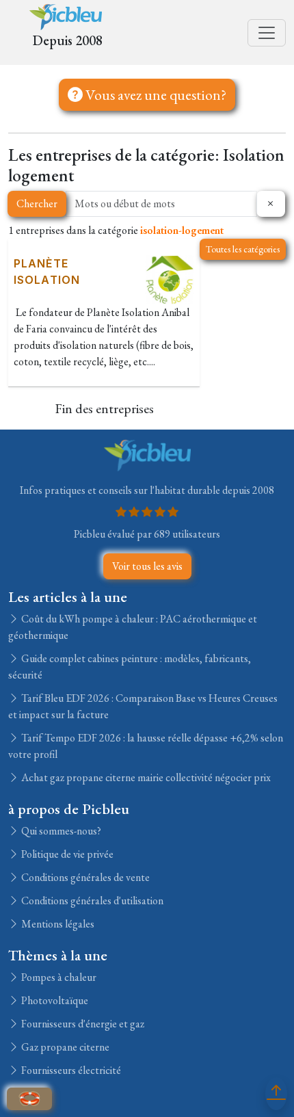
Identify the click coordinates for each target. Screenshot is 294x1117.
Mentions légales (56, 924)
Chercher (36, 203)
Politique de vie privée (66, 854)
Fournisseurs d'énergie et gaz (81, 1023)
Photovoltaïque (53, 1000)
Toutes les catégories (243, 249)
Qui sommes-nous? (60, 831)
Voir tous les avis (147, 566)
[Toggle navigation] (267, 33)
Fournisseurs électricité (70, 1070)
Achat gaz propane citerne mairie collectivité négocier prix (145, 777)
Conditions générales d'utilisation (91, 900)
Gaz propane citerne (64, 1047)
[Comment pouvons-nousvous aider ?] (29, 1099)
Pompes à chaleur (57, 977)
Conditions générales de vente (84, 877)
